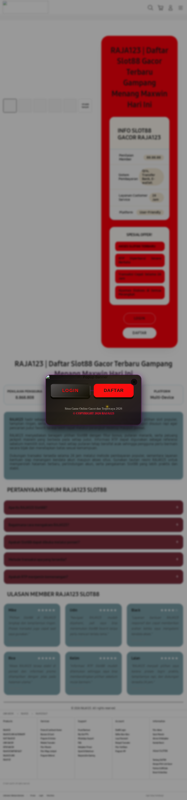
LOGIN (70, 390)
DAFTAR (114, 390)
